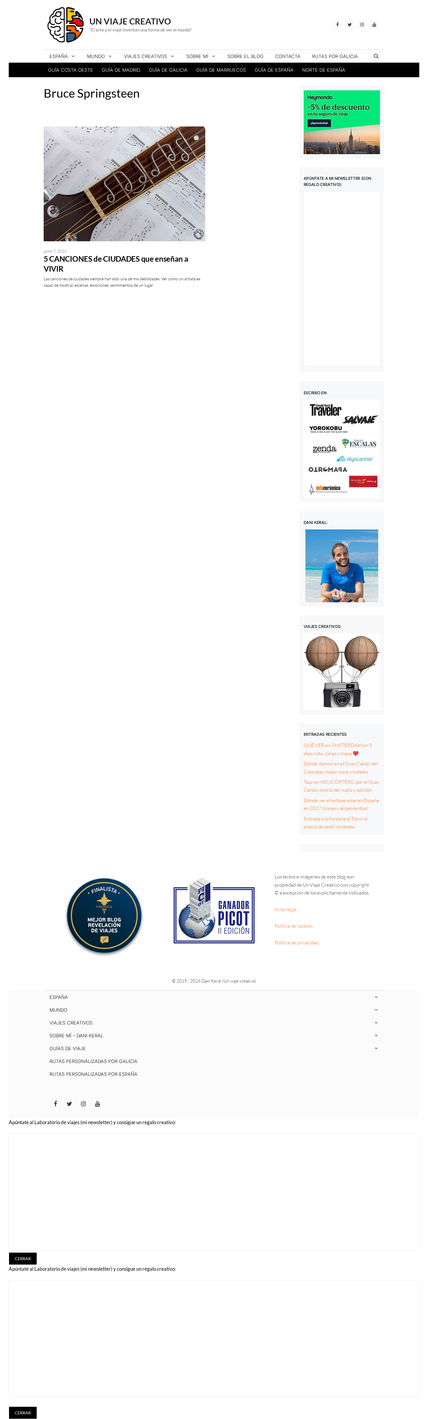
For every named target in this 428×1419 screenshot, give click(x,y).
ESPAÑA (58, 56)
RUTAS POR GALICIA (335, 56)
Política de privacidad (297, 942)
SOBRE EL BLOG (245, 56)
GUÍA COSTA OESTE (70, 70)
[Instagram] (362, 25)
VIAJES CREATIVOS (145, 56)
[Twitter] (350, 25)
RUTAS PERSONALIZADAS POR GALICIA (93, 1061)
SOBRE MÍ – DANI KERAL (76, 1035)
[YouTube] (374, 25)
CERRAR (23, 1258)
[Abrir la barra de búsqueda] (376, 56)
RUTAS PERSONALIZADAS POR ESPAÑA (93, 1074)
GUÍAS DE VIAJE (67, 1048)
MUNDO (96, 56)
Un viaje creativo (130, 21)
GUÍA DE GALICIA (168, 70)
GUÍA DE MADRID (121, 70)
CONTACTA (287, 56)
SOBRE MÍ (197, 56)
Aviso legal (285, 909)
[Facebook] (337, 25)
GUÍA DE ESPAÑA (274, 70)
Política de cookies (294, 926)
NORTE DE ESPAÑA (323, 70)
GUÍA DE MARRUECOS (221, 70)
